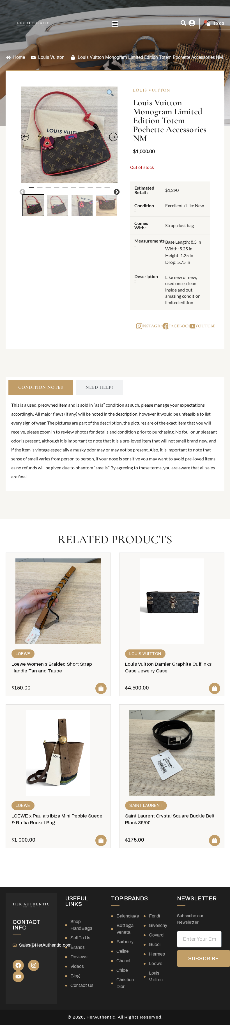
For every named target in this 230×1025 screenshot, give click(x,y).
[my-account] (191, 23)
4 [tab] (56, 190)
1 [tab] (31, 190)
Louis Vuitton (51, 57)
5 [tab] (65, 190)
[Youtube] (18, 976)
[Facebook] (18, 965)
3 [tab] (48, 190)
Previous (22, 191)
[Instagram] (33, 965)
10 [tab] (107, 190)
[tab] (40, 387)
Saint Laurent (146, 805)
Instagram (154, 326)
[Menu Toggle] (115, 24)
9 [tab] (99, 190)
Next (116, 191)
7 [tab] (82, 190)
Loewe (23, 654)
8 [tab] (90, 190)
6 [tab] (73, 190)
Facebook (179, 326)
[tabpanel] (69, 135)
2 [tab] (40, 190)
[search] (183, 23)
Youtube (205, 326)
